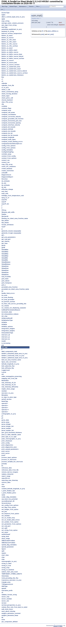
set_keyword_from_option (10, 513)
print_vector (6, 451)
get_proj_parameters (9, 237)
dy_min (4, 187)
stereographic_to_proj (9, 561)
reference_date (7, 468)
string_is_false (6, 563)
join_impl (4, 347)
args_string (5, 21)
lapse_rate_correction (9, 362)
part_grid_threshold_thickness (12, 432)
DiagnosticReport (7, 177)
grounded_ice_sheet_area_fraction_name (15, 289)
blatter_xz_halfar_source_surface (13, 58)
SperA (4, 549)
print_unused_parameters (10, 449)
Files (37, 6)
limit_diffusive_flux (8, 368)
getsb (3, 245)
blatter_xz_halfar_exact (9, 50)
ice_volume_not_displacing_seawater (14, 308)
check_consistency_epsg (10, 91)
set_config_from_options (10, 505)
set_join (4, 511)
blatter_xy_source (7, 37)
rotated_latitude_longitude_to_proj (13, 488)
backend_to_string (8, 31)
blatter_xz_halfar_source (10, 52)
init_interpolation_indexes (10, 314)
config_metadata (7, 150)
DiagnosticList (6, 175)
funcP (3, 227)
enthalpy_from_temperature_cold (13, 195)
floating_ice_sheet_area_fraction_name (15, 218)
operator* (5, 403)
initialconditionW (7, 318)
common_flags (6, 108)
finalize (4, 214)
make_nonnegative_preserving (12, 376)
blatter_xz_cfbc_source (9, 44)
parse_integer (6, 424)
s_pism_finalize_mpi (8, 491)
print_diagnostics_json (9, 447)
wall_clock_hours (7, 609)
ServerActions (6, 503)
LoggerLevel (6, 370)
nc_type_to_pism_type (9, 397)
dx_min (4, 183)
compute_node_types (9, 139)
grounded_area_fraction (10, 287)
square (4, 553)
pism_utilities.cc (53, 31)
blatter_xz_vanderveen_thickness (13, 75)
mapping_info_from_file (9, 378)
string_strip (5, 567)
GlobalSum (5, 266)
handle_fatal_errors (8, 293)
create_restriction (8, 170)
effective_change (7, 189)
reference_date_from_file (10, 470)
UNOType (4, 586)
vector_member (7, 599)
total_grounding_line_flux (10, 578)
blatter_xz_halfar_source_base (12, 54)
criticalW (4, 173)
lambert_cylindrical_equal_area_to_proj (14, 358)
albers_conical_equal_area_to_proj (13, 17)
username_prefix (7, 590)
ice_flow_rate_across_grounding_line (14, 303)
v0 (2, 592)
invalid (4, 341)
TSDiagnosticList (7, 584)
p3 (2, 416)
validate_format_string (9, 594)
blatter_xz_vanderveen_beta (11, 67)
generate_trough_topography (11, 233)
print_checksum (7, 441)
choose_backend (7, 100)
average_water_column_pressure (12, 23)
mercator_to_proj (7, 393)
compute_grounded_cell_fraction (12, 119)
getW (3, 247)
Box (3, 77)
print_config (6, 443)
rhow (3, 486)
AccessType (5, 13)
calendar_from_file (8, 85)
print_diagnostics (7, 445)
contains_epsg (6, 154)
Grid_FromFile (6, 276)
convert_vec (6, 160)
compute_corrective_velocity (11, 116)
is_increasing (6, 343)
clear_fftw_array (7, 102)
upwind (4, 588)
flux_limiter (5, 220)
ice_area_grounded (8, 299)
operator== (5, 409)
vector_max (5, 597)
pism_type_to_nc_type (9, 437)
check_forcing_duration (9, 94)
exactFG (4, 200)
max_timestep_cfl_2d (9, 382)
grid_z (4, 285)
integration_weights (8, 328)
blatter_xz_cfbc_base (9, 40)
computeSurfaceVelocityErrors (12, 143)
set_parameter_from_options (11, 524)
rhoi (3, 484)
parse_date (5, 420)
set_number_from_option (10, 522)
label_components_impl (9, 351)
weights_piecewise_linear (10, 615)
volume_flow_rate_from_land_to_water (15, 607)
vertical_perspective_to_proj (11, 605)
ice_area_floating (7, 297)
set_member (6, 515)
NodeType (5, 401)
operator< (5, 405)
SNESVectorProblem (8, 543)
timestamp (5, 576)
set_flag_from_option (9, 507)
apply (3, 19)
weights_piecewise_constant (11, 613)
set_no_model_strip (8, 518)
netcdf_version (6, 399)
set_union (5, 532)
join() (42, 34)
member (4, 391)
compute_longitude (8, 137)
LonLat (4, 372)
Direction (5, 179)
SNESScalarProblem (8, 540)
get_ (3, 235)
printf (3, 455)
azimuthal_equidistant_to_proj (12, 29)
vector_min (5, 601)
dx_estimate (6, 181)
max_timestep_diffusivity (10, 387)
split (3, 551)
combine (4, 106)
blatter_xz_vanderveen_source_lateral (14, 71)
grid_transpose (7, 283)
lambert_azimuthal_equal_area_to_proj (14, 353)
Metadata (5, 395)
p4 (2, 418)
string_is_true (6, 565)
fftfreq (4, 210)
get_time (4, 243)
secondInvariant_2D (8, 501)
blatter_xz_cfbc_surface (10, 46)
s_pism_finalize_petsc (9, 493)
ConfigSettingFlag (7, 152)
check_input (5, 96)
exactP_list (5, 204)
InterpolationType (7, 333)
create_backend (7, 168)
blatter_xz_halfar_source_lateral (12, 56)
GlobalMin (5, 258)
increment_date (7, 312)
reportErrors (6, 478)
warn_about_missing (8, 611)
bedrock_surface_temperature (12, 33)
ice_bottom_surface (8, 301)
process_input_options (9, 457)
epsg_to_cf (5, 197)
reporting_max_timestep (10, 480)
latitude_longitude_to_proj (10, 364)
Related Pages (13, 6)
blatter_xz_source (8, 60)
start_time (5, 555)
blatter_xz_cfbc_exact (9, 42)
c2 (2, 81)
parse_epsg (5, 422)
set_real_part (6, 526)
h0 (2, 291)
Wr (2, 617)
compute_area (6, 110)
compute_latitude (7, 129)
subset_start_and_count (10, 572)
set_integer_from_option (10, 509)
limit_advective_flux (8, 366)
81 (42, 31)
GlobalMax (5, 249)
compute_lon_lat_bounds (10, 135)
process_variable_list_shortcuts (12, 461)
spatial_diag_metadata (9, 545)
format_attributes (8, 225)
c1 (2, 79)
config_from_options (8, 146)
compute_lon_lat (7, 133)
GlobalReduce (6, 262)
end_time (5, 191)
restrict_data (6, 482)
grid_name (5, 279)
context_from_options (9, 158)
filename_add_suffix (8, 212)
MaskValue (5, 380)
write (3, 619)
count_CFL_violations (9, 166)
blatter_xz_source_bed (9, 62)
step (3, 557)
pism (2, 9)
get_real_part (6, 239)
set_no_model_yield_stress (11, 520)
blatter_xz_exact (7, 48)
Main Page (4, 6)
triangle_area (6, 582)
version (4, 603)
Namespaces (22, 6)
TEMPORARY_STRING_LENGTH (12, 574)
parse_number (6, 428)
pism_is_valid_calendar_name (11, 434)
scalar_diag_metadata (9, 497)
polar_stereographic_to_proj (11, 439)
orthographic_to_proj (9, 414)
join (3, 345)
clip (3, 104)
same (3, 495)
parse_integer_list (8, 426)
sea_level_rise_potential (9, 499)
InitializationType (7, 320)
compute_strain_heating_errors (12, 141)
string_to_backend (8, 570)
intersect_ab (6, 335)
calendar (4, 83)
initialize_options (7, 326)
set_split (4, 528)
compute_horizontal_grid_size (12, 121)
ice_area (4, 295)
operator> (5, 412)
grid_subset (5, 281)
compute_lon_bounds (9, 131)
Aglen (3, 15)
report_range (6, 476)
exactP (4, 202)
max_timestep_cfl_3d (9, 385)
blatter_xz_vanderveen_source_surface (15, 73)
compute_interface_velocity (11, 125)
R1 (2, 466)
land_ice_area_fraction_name (11, 360)
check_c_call (6, 89)
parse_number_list (8, 430)
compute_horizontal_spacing (11, 123)
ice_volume (5, 306)
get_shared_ (6, 241)
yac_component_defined (9, 621)
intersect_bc (6, 339)
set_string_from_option (9, 530)
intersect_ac (6, 337)
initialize (4, 322)
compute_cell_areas (8, 112)
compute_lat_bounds (8, 127)
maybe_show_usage (8, 389)
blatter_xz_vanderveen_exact (11, 69)
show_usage (6, 538)
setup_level (5, 536)
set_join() (51, 34)
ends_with (5, 193)
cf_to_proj (5, 87)
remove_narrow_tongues (10, 472)
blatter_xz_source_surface (10, 64)
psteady (4, 464)
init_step (4, 316)
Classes (31, 6)
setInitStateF (6, 534)
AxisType (4, 27)
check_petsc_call (7, 98)
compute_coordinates (9, 114)
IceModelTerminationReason (11, 310)
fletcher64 (5, 216)
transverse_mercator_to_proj (11, 580)
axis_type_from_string (9, 25)
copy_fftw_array (7, 164)
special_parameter (8, 547)
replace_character (8, 474)
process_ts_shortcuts (9, 459)
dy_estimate (6, 185)
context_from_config (9, 156)
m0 (3, 374)
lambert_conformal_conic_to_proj (13, 355)
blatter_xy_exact (7, 35)
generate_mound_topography (11, 231)
